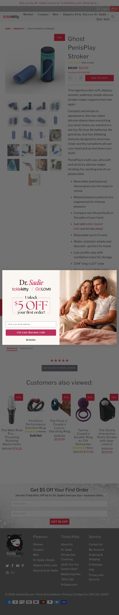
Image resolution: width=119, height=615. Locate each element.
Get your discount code (31, 332)
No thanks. (31, 340)
